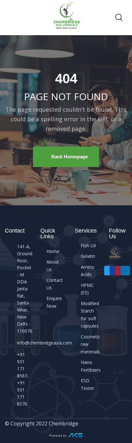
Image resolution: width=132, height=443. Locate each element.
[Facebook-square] (115, 271)
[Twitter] (109, 271)
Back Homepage (69, 156)
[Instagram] (120, 271)
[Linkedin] (125, 271)
